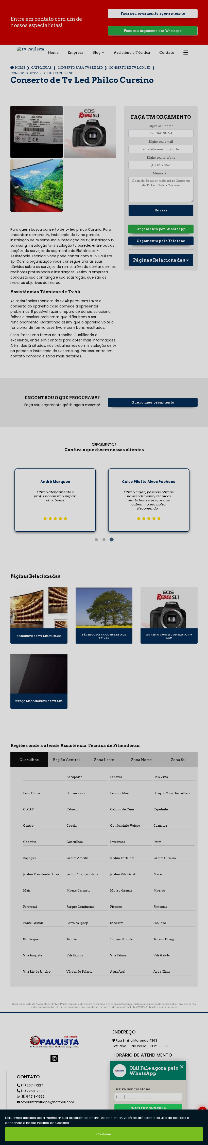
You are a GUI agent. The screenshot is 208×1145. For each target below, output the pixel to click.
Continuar (104, 1134)
